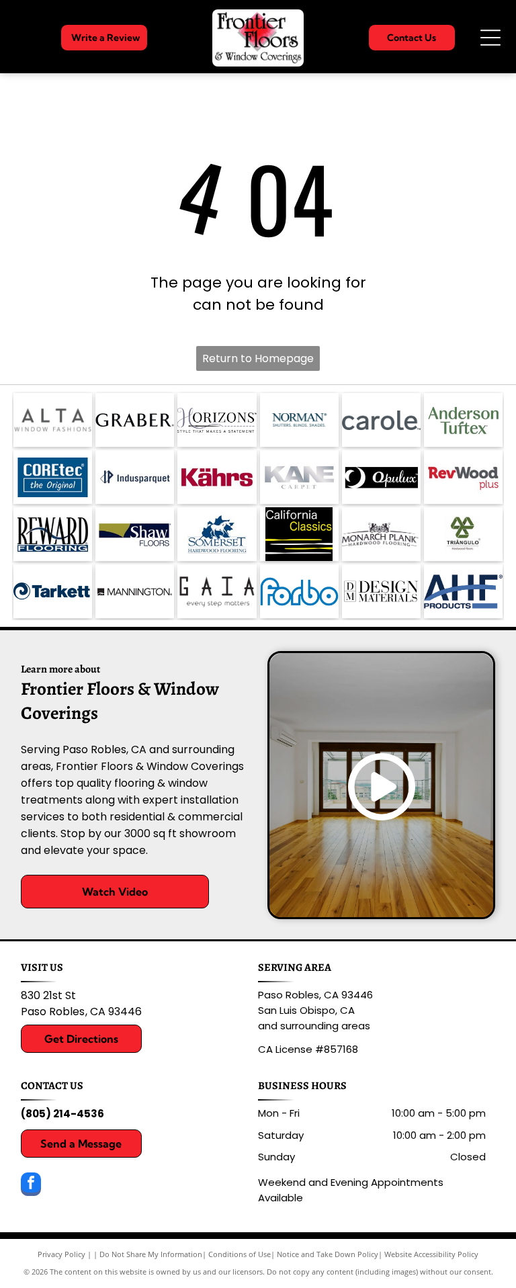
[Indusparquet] (134, 477)
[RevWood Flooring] (463, 477)
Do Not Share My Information (150, 1254)
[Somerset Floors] (216, 534)
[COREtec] (52, 477)
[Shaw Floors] (134, 534)
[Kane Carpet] (299, 477)
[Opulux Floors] (381, 477)
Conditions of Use (239, 1254)
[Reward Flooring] (52, 534)
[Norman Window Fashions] (299, 420)
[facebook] (31, 1185)
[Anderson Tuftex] (463, 420)
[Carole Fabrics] (381, 420)
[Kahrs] (216, 477)
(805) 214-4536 (62, 1114)
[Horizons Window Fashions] (216, 420)
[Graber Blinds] (134, 420)
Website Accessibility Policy (431, 1254)
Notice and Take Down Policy (327, 1254)
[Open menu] (490, 38)
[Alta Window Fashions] (52, 420)
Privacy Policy (61, 1254)
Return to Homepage (258, 358)
